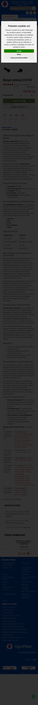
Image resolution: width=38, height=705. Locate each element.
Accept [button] (19, 51)
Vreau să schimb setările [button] (19, 58)
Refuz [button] (19, 54)
